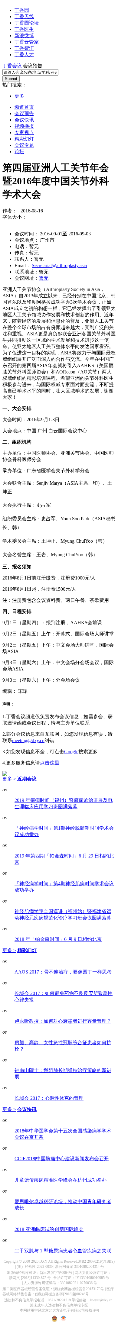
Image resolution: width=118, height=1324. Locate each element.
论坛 (19, 151)
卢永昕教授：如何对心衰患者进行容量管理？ (63, 1021)
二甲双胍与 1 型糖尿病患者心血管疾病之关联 (63, 1250)
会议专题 (24, 145)
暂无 (43, 278)
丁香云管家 (27, 41)
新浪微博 (24, 35)
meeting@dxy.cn (28, 740)
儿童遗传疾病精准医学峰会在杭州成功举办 (61, 1180)
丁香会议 (12, 65)
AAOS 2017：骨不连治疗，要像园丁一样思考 (63, 971)
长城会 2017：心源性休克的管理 (49, 1098)
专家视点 (24, 132)
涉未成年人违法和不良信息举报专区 (59, 1305)
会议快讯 (24, 119)
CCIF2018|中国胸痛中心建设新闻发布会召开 (62, 1158)
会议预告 (24, 113)
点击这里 (49, 762)
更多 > (9, 778)
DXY (43, 1261)
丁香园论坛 (27, 22)
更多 (19, 95)
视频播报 (24, 126)
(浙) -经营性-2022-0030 (35, 1266)
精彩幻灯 (24, 138)
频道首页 (24, 107)
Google (71, 751)
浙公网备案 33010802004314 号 (79, 1266)
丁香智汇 (24, 48)
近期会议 (27, 778)
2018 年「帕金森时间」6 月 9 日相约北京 (58, 939)
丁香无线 (24, 16)
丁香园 (22, 10)
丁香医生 (24, 29)
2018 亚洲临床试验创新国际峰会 (49, 1229)
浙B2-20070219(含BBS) (96, 1261)
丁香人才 (24, 54)
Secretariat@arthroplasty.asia (59, 265)
